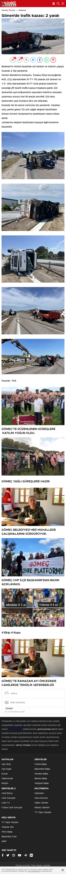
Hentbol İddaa (41, 774)
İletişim (5, 783)
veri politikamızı (33, 871)
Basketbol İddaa (42, 769)
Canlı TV (6, 803)
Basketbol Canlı (9, 837)
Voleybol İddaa (42, 783)
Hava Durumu (41, 798)
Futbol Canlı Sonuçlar (12, 808)
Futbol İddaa (41, 764)
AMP (4, 841)
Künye (5, 774)
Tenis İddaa (7, 832)
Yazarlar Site (8, 827)
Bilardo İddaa (41, 779)
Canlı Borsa (7, 793)
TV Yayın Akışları (43, 812)
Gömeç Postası (8, 10)
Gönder (9, 708)
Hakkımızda (7, 779)
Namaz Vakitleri (42, 808)
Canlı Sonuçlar (8, 798)
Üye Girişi (6, 764)
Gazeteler (39, 793)
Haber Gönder (41, 803)
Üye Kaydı (6, 769)
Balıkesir (22, 10)
